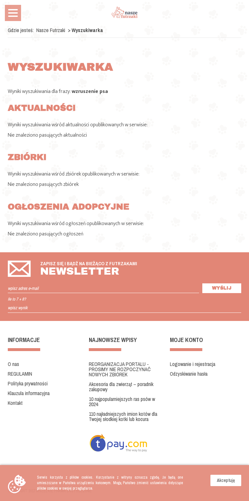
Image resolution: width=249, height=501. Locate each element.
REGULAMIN (20, 373)
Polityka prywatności (28, 383)
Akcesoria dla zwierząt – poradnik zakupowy (121, 387)
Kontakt (15, 402)
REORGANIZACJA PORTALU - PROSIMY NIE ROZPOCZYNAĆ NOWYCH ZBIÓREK (119, 369)
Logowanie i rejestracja (192, 364)
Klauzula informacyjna (29, 393)
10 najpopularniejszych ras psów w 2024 (122, 401)
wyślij (221, 288)
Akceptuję (226, 480)
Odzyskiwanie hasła (189, 373)
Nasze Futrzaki (50, 30)
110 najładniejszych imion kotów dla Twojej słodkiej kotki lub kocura (123, 416)
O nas (13, 364)
